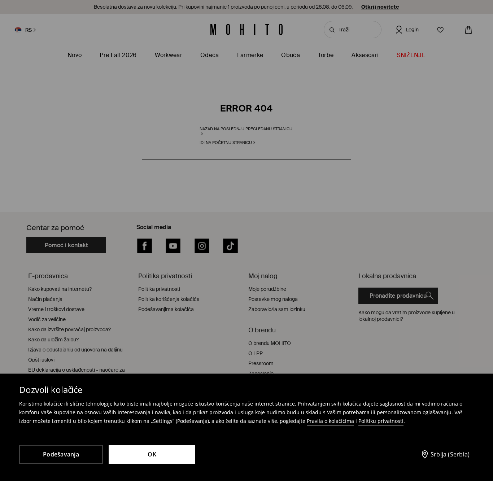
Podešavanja (61, 454)
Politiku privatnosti (380, 420)
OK (152, 454)
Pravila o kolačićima (330, 420)
